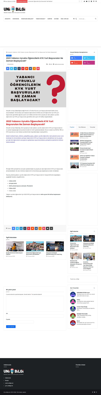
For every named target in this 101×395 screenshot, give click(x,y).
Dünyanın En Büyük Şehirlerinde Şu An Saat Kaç (54, 253)
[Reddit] (26, 68)
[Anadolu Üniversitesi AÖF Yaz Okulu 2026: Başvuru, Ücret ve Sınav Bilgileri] (89, 256)
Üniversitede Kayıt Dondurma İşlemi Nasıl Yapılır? (86, 149)
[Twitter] (11, 68)
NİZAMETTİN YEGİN (82, 314)
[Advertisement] (50, 34)
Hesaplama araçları (27, 18)
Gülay (78, 299)
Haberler (15, 52)
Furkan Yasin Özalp (82, 306)
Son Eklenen (82, 127)
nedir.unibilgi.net (9, 383)
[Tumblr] (19, 68)
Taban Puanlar (40, 18)
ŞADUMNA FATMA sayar (83, 292)
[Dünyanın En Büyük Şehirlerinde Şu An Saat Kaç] (55, 246)
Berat (78, 321)
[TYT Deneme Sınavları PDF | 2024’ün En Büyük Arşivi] (74, 165)
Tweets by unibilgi (74, 279)
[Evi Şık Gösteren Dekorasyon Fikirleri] (15, 246)
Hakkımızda (16, 18)
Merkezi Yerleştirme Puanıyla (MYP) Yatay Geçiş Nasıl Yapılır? (86, 142)
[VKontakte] (30, 68)
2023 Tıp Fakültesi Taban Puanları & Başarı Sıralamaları (87, 157)
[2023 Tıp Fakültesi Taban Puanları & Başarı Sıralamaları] (74, 157)
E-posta (8, 319)
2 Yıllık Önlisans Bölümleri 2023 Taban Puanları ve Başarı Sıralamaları (87, 134)
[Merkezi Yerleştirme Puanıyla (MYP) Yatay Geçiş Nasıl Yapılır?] (74, 142)
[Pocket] (38, 68)
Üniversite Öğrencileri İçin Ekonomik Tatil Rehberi (40, 1)
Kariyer (50, 18)
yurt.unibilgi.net (9, 385)
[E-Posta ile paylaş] (47, 228)
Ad (7, 313)
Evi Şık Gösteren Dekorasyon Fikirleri (14, 253)
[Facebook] (7, 68)
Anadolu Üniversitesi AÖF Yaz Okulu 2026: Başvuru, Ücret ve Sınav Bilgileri (88, 265)
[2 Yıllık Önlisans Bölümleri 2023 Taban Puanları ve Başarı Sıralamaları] (74, 134)
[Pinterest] (22, 68)
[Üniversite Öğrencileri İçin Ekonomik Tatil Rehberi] (35, 246)
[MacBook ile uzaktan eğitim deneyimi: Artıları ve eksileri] (76, 256)
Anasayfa (7, 18)
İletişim (56, 18)
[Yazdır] (51, 228)
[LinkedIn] (15, 68)
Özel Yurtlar (64, 18)
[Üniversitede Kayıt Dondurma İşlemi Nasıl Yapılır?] (74, 149)
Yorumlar (92, 127)
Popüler (72, 127)
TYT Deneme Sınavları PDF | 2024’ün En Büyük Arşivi (87, 164)
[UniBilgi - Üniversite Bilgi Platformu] (14, 9)
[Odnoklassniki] (34, 68)
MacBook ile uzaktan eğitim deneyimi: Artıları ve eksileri (76, 263)
